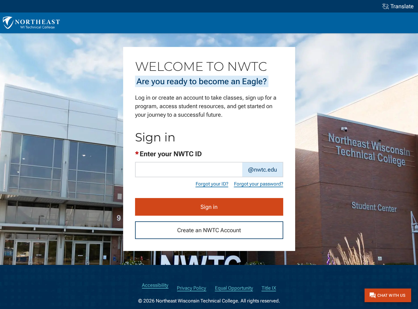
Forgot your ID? (212, 184)
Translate (402, 6)
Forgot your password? (258, 184)
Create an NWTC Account (209, 230)
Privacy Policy (191, 288)
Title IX (269, 288)
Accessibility (155, 285)
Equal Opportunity (234, 288)
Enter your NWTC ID (168, 154)
